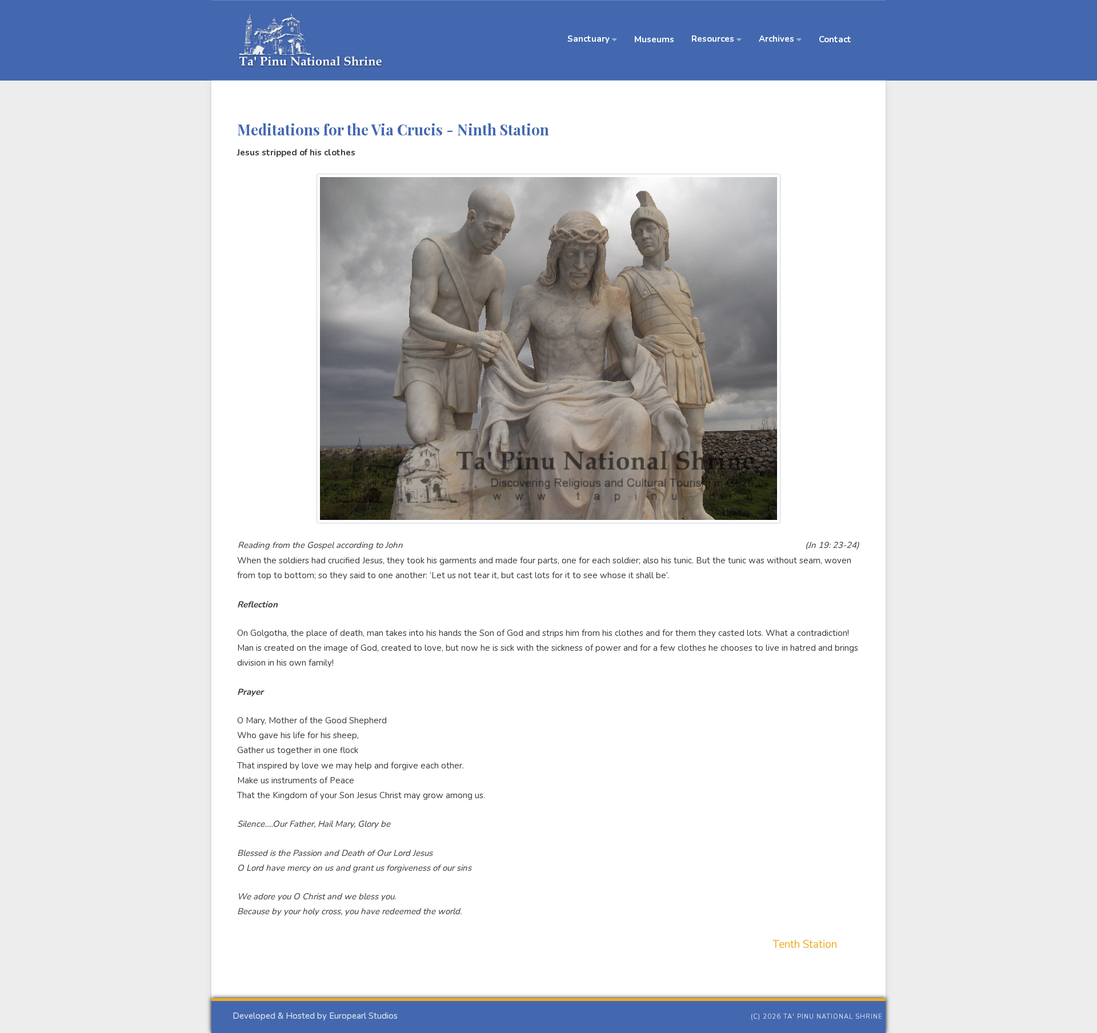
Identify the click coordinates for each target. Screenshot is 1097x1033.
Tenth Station (804, 944)
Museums (654, 39)
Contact (835, 39)
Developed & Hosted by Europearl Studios (315, 1016)
